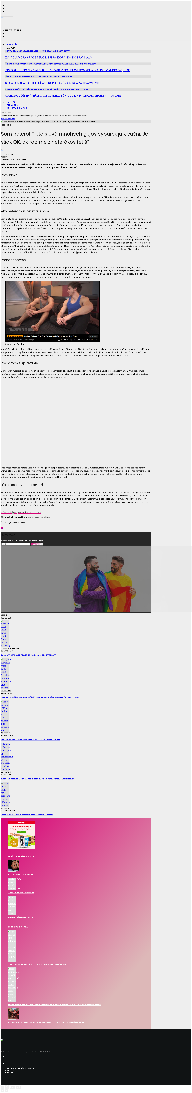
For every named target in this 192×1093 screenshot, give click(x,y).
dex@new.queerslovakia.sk (39, 517)
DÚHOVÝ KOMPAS (16, 108)
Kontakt (10, 1073)
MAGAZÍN (12, 44)
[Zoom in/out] (18, 1087)
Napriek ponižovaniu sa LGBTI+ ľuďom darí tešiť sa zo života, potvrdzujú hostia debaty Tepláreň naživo (54, 1005)
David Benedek (12, 154)
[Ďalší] (6, 1090)
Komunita (5, 648)
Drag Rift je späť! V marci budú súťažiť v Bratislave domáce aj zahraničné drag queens (67, 70)
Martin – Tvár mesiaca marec (21, 917)
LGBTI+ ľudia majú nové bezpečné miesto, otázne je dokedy (27, 815)
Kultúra (12, 648)
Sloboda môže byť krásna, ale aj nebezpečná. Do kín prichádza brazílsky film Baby (63, 96)
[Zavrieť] (2, 1087)
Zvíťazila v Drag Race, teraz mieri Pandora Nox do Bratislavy (48, 57)
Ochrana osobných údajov (19, 1068)
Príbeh (3, 157)
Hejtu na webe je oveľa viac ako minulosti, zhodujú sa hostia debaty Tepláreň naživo (46, 1022)
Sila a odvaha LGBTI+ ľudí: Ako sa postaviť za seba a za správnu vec (52, 83)
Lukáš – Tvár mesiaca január (20, 874)
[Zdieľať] (7, 1087)
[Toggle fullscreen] (12, 1087)
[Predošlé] (2, 1090)
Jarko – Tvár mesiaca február (21, 893)
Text (8, 157)
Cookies (9, 1070)
